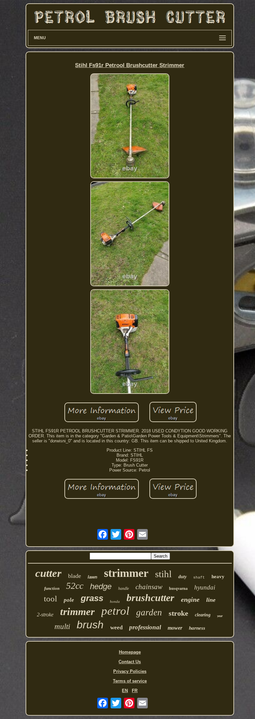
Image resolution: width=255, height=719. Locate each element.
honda (115, 601)
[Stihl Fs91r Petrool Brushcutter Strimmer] (130, 126)
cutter (48, 573)
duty (182, 576)
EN (125, 690)
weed (116, 627)
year (220, 616)
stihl (163, 574)
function (51, 588)
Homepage (130, 652)
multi (62, 626)
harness (197, 628)
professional (145, 627)
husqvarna (178, 588)
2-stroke (45, 614)
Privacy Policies (129, 671)
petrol (115, 610)
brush (90, 625)
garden (149, 612)
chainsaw (148, 587)
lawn (92, 577)
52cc (74, 586)
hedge (101, 586)
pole (69, 600)
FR (134, 690)
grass (92, 598)
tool (50, 598)
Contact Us (130, 661)
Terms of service (130, 680)
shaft (199, 578)
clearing (203, 614)
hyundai (204, 587)
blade (74, 576)
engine (190, 599)
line (210, 599)
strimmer (126, 573)
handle (123, 588)
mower (175, 628)
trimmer (77, 611)
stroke (178, 613)
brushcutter (150, 597)
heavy (218, 576)
